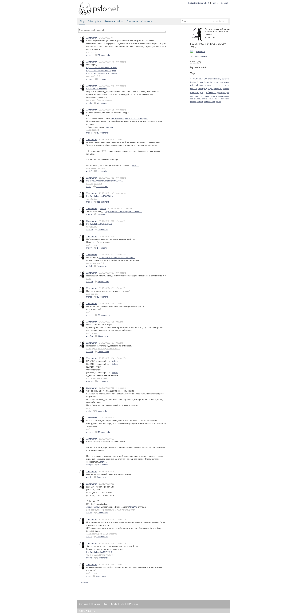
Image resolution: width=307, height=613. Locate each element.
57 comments (104, 55)
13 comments (104, 432)
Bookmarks (132, 21)
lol (211, 82)
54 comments (103, 336)
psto (88, 52)
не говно (205, 96)
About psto (95, 604)
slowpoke (208, 85)
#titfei (88, 576)
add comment (103, 103)
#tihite (89, 537)
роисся (193, 102)
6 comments (102, 381)
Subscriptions (94, 21)
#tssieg (89, 79)
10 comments (103, 133)
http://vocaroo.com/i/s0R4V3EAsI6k (101, 68)
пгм (98, 263)
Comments (146, 21)
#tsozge (89, 432)
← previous (83, 583)
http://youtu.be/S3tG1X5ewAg (99, 224)
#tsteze (89, 381)
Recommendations (113, 21)
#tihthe (89, 558)
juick (227, 79)
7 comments (103, 230)
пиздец (100, 510)
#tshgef (89, 281)
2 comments (102, 79)
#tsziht (89, 477)
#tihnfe (89, 513)
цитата (218, 102)
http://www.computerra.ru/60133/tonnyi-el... (129, 118)
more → (109, 127)
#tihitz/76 (133, 507)
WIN (205, 79)
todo (215, 85)
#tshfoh (89, 351)
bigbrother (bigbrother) (198, 3)
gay (223, 79)
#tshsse (89, 315)
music (216, 82)
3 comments (101, 171)
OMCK (198, 79)
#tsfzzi (89, 266)
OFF (104, 534)
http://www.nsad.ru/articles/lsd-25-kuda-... (117, 257)
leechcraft (194, 82)
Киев (200, 89)
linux (207, 82)
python (132, 510)
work (226, 85)
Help (122, 604)
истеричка (102, 378)
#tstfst (88, 411)
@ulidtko (98, 184)
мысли (197, 96)
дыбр (93, 76)
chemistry (101, 168)
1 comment (101, 248)
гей (191, 93)
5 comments (102, 214)
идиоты (220, 93)
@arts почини (122, 510)
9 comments (102, 513)
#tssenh (89, 55)
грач (88, 76)
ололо (211, 99)
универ (207, 102)
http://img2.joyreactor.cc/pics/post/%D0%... (104, 181)
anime (210, 79)
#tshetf (89, 297)
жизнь (213, 93)
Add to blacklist (201, 56)
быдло (210, 89)
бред (94, 349)
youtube (89, 199)
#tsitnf (88, 171)
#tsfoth (89, 248)
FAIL (194, 79)
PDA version (132, 604)
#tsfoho (89, 230)
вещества (107, 100)
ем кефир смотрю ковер (109, 349)
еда (88, 408)
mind (94, 100)
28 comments (102, 537)
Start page (83, 604)
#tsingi (89, 133)
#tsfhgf (89, 202)
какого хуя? (110, 510)
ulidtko (103, 209)
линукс (226, 93)
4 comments (103, 465)
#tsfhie (89, 214)
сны (198, 102)
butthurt (95, 130)
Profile (215, 3)
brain (99, 100)
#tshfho (89, 336)
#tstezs (115, 361)
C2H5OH (90, 555)
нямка (204, 99)
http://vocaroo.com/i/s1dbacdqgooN (101, 73)
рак (88, 184)
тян (201, 102)
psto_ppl (90, 294)
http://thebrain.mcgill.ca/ (96, 89)
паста (217, 99)
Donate (113, 604)
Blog (82, 21)
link (98, 76)
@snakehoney (92, 507)
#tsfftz (88, 186)
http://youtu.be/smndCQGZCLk (99, 196)
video (221, 85)
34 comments (104, 315)
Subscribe (200, 52)
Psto (88, 611)
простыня (91, 168)
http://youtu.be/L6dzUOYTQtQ (99, 552)
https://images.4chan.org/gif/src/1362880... (123, 211)
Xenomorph (91, 38)
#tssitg (89, 103)
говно (93, 52)
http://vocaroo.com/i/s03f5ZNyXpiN (101, 70)
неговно (214, 96)
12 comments (102, 186)
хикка (94, 333)
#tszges (89, 465)
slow (201, 85)
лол (191, 96)
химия (212, 102)
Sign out (224, 3)
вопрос (226, 89)
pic (92, 184)
